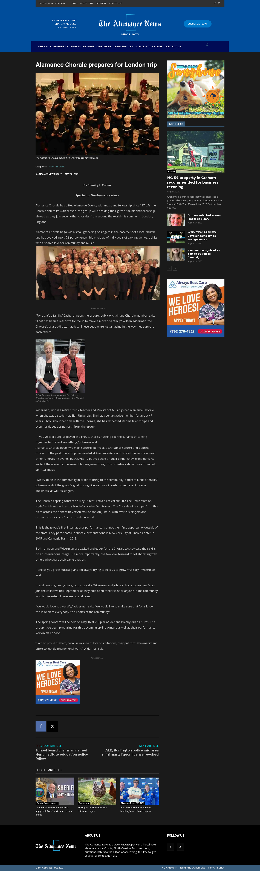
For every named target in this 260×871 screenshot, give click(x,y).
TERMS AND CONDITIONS (192, 867)
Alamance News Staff (49, 174)
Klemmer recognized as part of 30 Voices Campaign (204, 254)
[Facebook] (215, 4)
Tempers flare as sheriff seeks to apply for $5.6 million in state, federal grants (54, 811)
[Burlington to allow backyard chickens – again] (97, 791)
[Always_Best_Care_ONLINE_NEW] (97, 682)
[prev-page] (169, 268)
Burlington (84, 803)
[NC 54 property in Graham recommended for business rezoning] (195, 152)
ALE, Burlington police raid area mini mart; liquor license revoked (130, 752)
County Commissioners (47, 803)
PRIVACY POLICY (216, 867)
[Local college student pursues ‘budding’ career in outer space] (139, 791)
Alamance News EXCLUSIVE (132, 803)
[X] (219, 4)
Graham (171, 171)
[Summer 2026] (195, 89)
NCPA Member (169, 867)
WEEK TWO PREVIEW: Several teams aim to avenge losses (202, 236)
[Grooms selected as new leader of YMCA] (176, 220)
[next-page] (175, 268)
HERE (114, 855)
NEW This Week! (57, 166)
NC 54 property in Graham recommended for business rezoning (193, 182)
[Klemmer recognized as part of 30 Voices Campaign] (176, 254)
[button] (207, 45)
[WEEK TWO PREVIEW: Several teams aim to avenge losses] (176, 237)
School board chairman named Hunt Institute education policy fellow (62, 754)
